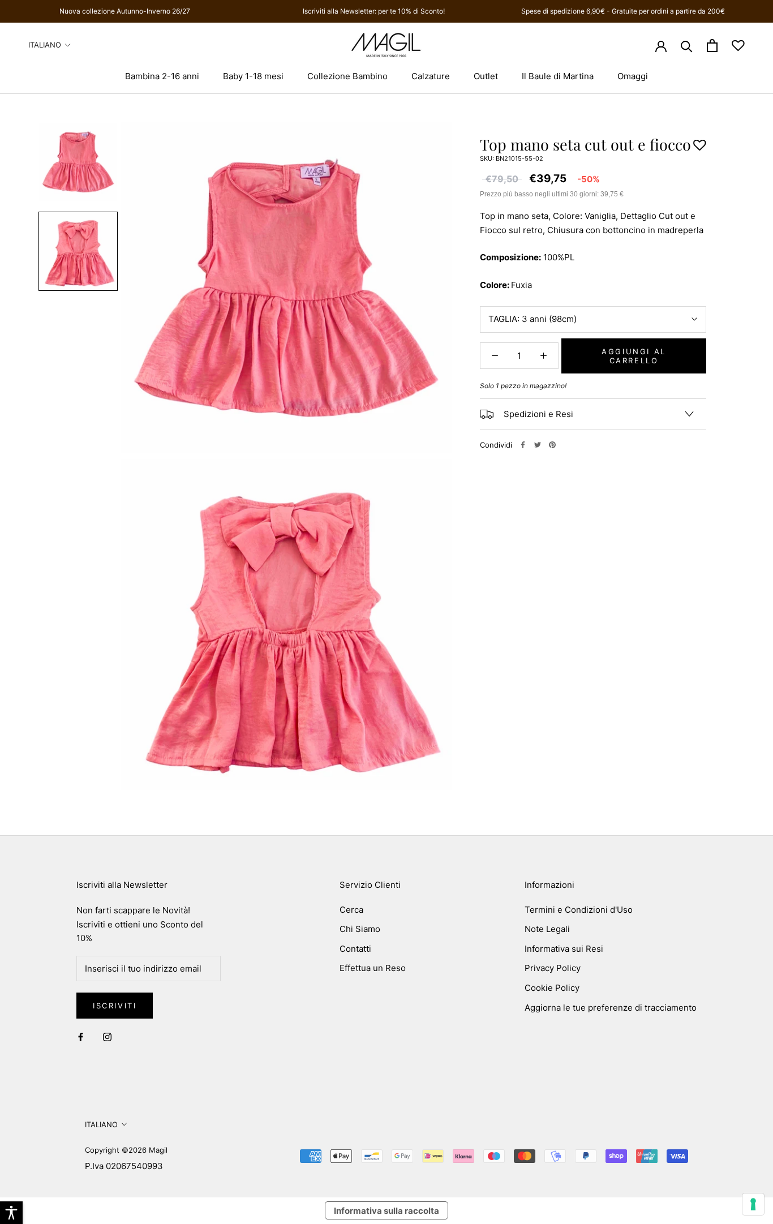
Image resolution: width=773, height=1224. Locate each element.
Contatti (355, 948)
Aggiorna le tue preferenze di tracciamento (611, 1007)
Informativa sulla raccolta (386, 1210)
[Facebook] (522, 444)
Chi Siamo (360, 929)
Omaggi (632, 76)
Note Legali (547, 929)
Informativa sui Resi (564, 948)
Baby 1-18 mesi (253, 76)
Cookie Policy (552, 987)
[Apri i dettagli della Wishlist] (738, 45)
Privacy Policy (553, 968)
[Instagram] (107, 1037)
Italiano (44, 44)
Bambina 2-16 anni (162, 76)
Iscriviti (114, 1005)
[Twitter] (537, 444)
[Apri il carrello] (712, 45)
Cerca (351, 909)
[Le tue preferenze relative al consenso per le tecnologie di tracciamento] (753, 1204)
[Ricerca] (687, 45)
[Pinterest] (552, 444)
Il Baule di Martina (558, 76)
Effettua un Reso (373, 968)
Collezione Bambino (347, 76)
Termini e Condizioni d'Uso (579, 909)
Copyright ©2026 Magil (126, 1149)
